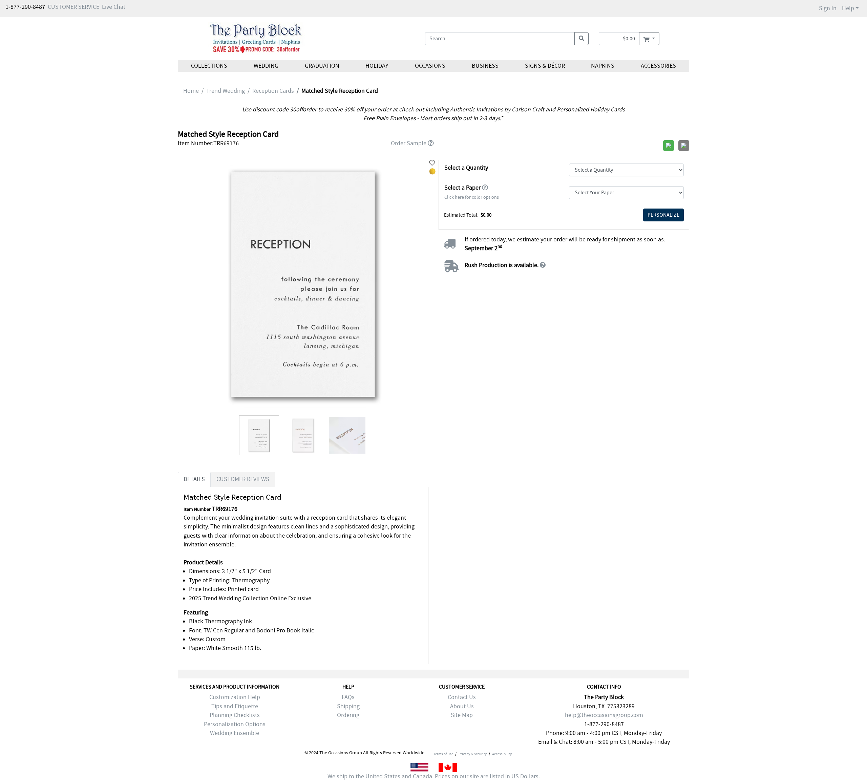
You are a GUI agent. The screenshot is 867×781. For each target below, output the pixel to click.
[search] (581, 38)
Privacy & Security (473, 754)
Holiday (376, 66)
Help (848, 8)
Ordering (348, 715)
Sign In (828, 8)
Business (485, 66)
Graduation (321, 66)
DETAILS (194, 479)
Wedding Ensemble (234, 733)
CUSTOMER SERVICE (73, 7)
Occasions (430, 66)
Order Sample (408, 143)
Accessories (658, 66)
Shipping (348, 706)
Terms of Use (443, 754)
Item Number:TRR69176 (208, 143)
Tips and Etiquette (234, 706)
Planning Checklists (235, 715)
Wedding (266, 66)
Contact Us (462, 697)
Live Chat (113, 7)
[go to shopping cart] (649, 38)
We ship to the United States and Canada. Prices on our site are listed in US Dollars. (433, 776)
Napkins (602, 66)
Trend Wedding (225, 91)
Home (191, 91)
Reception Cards (273, 91)
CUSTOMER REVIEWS (242, 479)
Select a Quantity (466, 168)
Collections (209, 66)
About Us (462, 706)
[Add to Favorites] (432, 163)
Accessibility (502, 754)
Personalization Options (235, 724)
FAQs (348, 697)
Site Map (462, 715)
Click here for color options (471, 197)
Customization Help (234, 697)
